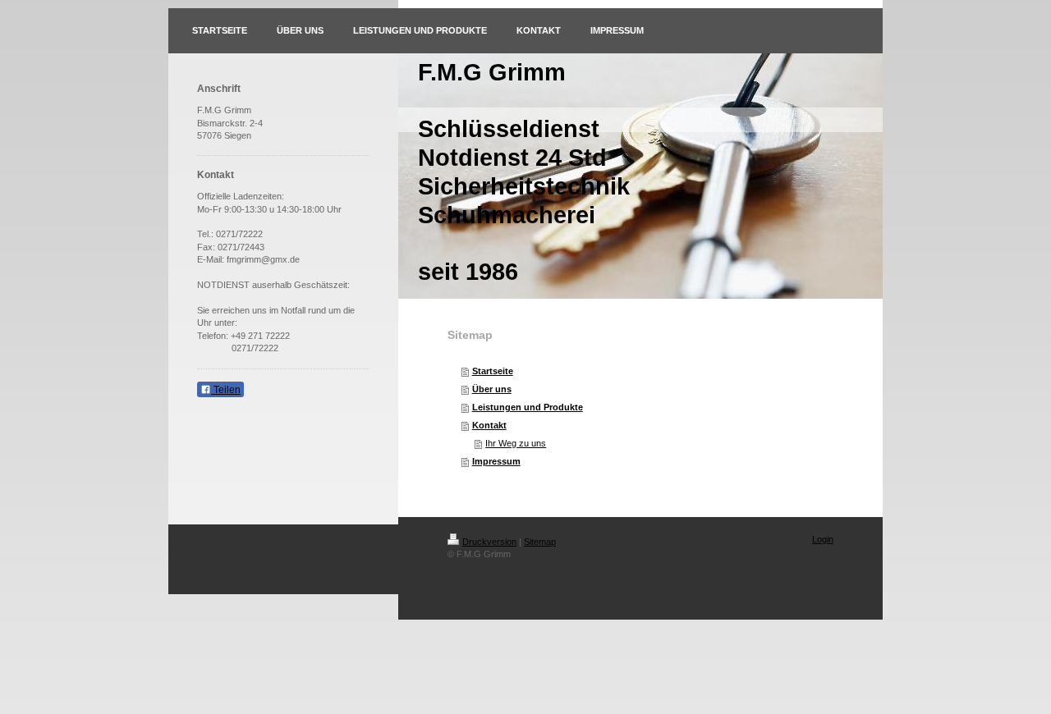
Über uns (492, 389)
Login (822, 539)
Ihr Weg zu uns (515, 443)
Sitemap (540, 542)
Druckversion (489, 542)
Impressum (496, 461)
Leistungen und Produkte (527, 407)
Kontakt (489, 425)
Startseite (492, 371)
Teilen (226, 390)
